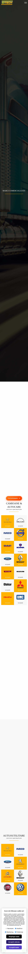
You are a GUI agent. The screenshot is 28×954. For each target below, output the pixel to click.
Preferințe (19, 932)
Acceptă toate (14, 947)
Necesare (10, 928)
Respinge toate (14, 936)
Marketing (10, 932)
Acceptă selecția (14, 942)
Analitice (19, 928)
